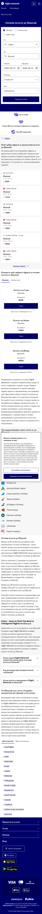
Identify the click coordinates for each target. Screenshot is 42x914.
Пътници (7, 75)
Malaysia (8, 775)
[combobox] (21, 44)
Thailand (8, 804)
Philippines (9, 780)
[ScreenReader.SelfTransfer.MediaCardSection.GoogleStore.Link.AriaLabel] (10, 869)
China (7, 138)
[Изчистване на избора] (36, 56)
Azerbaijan (9, 747)
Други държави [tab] (8, 741)
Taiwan (7, 799)
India (6, 756)
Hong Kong (9, 751)
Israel (6, 766)
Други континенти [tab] (22, 741)
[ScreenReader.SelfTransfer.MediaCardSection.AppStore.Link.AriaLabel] (10, 862)
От (5, 40)
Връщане (25, 63)
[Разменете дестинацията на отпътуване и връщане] (36, 44)
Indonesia (8, 761)
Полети (3, 8)
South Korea (9, 795)
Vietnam (8, 814)
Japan (7, 771)
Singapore (9, 790)
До (5, 52)
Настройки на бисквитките (21, 470)
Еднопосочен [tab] (15, 280)
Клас (5, 86)
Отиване (7, 63)
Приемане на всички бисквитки (21, 476)
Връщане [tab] (5, 280)
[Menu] (39, 3)
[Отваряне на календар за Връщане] (36, 68)
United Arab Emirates (14, 809)
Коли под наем (6, 14)
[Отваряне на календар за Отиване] (18, 68)
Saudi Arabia (10, 785)
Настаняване (14, 8)
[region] (21, 457)
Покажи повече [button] (19, 266)
